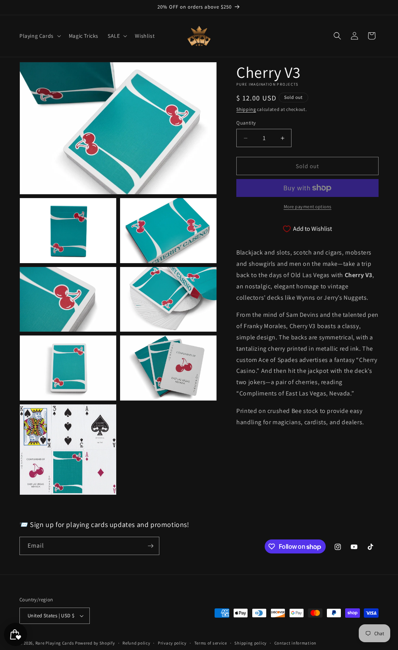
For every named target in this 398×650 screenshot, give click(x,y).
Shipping (246, 109)
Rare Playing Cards (54, 643)
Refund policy (136, 643)
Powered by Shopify (95, 643)
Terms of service (210, 643)
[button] (39, 36)
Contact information (295, 643)
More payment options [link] (308, 206)
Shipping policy (250, 643)
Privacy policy (172, 643)
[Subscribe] (150, 546)
